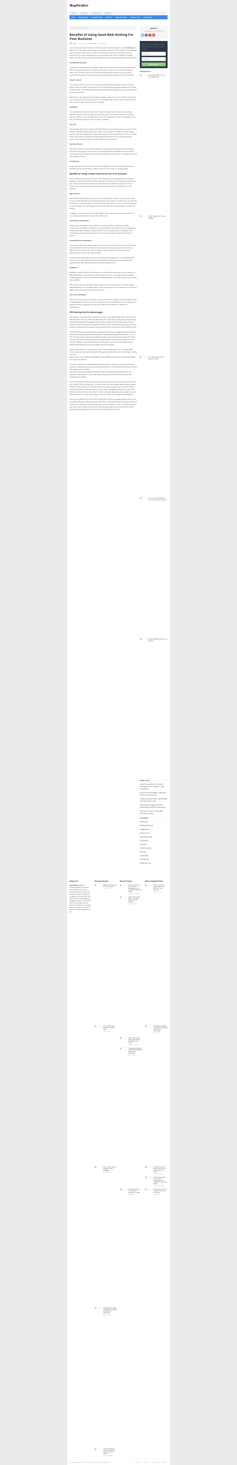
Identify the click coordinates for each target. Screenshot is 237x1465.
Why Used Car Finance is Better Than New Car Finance (160, 1190)
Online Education (121, 17)
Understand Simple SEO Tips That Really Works (156, 76)
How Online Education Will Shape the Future (156, 358)
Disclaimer (107, 13)
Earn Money (144, 840)
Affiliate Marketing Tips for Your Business (110, 886)
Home (73, 17)
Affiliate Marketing (77, 21)
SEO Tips (109, 17)
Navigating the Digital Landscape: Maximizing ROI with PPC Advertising (110, 1310)
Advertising (144, 822)
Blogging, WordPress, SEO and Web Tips (85, 1462)
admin (75, 43)
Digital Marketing (146, 837)
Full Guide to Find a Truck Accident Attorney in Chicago (134, 1190)
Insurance (143, 844)
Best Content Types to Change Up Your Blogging (110, 1168)
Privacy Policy (96, 13)
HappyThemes (107, 1462)
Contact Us (84, 13)
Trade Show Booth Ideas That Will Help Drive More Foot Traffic (109, 1451)
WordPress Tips (97, 17)
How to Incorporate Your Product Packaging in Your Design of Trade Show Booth (152, 786)
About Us (74, 13)
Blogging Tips (83, 17)
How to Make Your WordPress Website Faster (109, 1027)
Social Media (147, 17)
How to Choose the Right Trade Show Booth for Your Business (134, 899)
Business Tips (135, 17)
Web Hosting (82, 28)
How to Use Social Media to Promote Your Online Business (157, 499)
